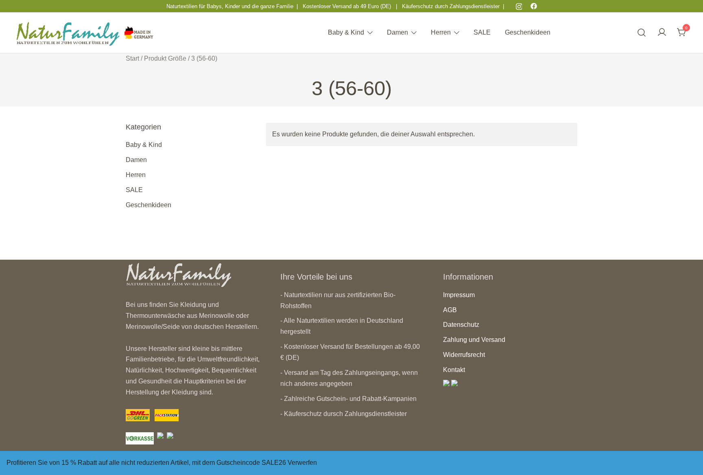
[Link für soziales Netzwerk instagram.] (519, 5)
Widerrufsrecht (464, 354)
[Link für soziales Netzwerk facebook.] (534, 5)
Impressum (459, 294)
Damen (397, 32)
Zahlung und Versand (474, 339)
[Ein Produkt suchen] (642, 32)
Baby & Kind (346, 32)
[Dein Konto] (662, 32)
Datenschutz (461, 324)
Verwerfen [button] (302, 462)
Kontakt (454, 369)
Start (132, 58)
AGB (450, 309)
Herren (441, 32)
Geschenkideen (527, 32)
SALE (482, 32)
